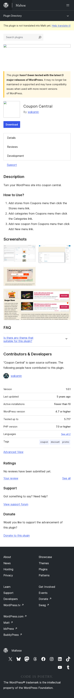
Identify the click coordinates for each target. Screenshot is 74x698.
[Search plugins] (39, 37)
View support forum (15, 504)
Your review (10, 478)
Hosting (8, 569)
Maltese (17, 650)
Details (11, 137)
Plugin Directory (12, 15)
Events (43, 593)
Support (12, 165)
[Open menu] (68, 5)
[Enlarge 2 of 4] (66, 249)
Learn (6, 586)
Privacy (8, 575)
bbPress (10, 628)
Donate (45, 599)
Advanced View (13, 452)
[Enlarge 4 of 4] (66, 293)
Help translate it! (61, 25)
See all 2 (66, 434)
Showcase (45, 557)
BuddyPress (12, 634)
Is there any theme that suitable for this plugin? (18, 339)
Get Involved (47, 586)
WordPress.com (15, 616)
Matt (8, 622)
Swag (44, 605)
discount (55, 442)
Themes (44, 563)
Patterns (44, 575)
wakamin (33, 112)
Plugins (43, 569)
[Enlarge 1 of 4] (31, 249)
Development (15, 156)
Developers (10, 599)
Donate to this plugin (16, 535)
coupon (44, 442)
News (7, 563)
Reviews (12, 147)
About (7, 557)
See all (66, 478)
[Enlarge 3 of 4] (31, 270)
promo (65, 442)
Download (12, 124)
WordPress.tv (13, 605)
